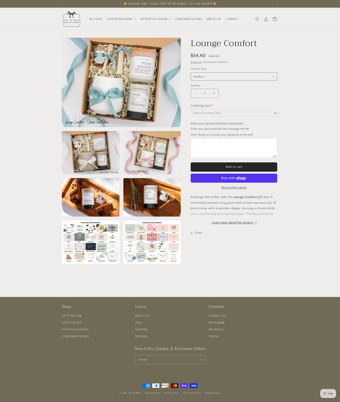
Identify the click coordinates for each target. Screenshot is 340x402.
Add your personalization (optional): (217, 124)
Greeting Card (202, 106)
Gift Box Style (199, 69)
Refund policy (152, 393)
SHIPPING (141, 329)
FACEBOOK (216, 329)
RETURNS (141, 336)
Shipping (196, 62)
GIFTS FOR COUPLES (75, 329)
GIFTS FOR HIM (72, 315)
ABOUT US (142, 315)
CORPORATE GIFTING (75, 336)
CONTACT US (217, 315)
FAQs (138, 322)
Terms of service (192, 393)
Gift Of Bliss (134, 393)
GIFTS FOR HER (71, 322)
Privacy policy (171, 393)
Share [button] (198, 232)
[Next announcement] (277, 3)
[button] (121, 19)
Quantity (196, 85)
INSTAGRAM (217, 322)
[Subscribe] (201, 359)
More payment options (234, 187)
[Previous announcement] (63, 3)
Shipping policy (213, 393)
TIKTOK (213, 336)
